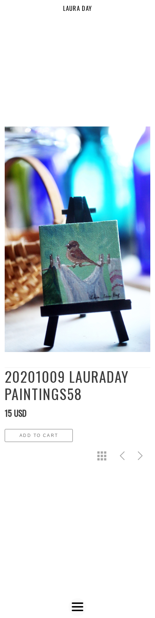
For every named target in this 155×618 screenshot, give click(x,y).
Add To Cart (38, 435)
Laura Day (77, 8)
